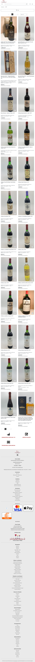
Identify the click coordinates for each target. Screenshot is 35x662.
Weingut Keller (17, 609)
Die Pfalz (17, 553)
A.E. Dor (17, 656)
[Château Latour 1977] (26, 236)
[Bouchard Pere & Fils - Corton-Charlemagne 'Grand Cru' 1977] (26, 63)
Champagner (17, 596)
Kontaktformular (20, 467)
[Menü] (2, 4)
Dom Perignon (17, 626)
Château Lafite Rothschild (17, 561)
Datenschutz (17, 481)
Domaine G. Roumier (17, 580)
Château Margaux (17, 564)
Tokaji (17, 597)
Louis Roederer (17, 627)
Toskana (17, 557)
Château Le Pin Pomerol (17, 573)
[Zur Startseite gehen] (17, 1)
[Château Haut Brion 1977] (9, 203)
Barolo (17, 603)
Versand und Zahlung (17, 485)
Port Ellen (17, 642)
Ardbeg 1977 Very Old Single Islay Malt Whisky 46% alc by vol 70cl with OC (8, 42)
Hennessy (17, 650)
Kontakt (17, 476)
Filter (18, 10)
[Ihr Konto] (32, 4)
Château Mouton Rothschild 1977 (24, 350)
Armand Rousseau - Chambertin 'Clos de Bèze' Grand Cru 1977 (25, 42)
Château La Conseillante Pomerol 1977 (25, 216)
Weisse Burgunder (17, 598)
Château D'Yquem (17, 572)
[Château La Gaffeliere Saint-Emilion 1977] (9, 236)
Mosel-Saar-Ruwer (17, 552)
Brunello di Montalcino (17, 605)
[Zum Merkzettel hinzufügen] (15, 39)
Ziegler (17, 655)
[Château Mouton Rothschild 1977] (26, 337)
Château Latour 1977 (22, 249)
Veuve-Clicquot (17, 632)
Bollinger (17, 634)
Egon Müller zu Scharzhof (17, 610)
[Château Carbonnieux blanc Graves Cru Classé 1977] (9, 134)
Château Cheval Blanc (17, 569)
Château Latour (17, 565)
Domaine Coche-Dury (17, 585)
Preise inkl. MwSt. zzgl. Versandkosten (5, 85)
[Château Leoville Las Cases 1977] (9, 302)
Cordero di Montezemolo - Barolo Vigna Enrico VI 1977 (8, 418)
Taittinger (17, 631)
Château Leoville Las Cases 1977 (7, 315)
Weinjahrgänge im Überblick (17, 492)
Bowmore (17, 639)
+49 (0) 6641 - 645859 (27, 469)
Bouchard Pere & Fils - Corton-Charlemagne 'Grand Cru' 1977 (26, 77)
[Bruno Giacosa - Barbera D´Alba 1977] (9, 100)
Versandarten (17, 521)
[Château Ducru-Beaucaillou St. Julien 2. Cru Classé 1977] (26, 134)
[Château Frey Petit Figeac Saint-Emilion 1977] (9, 169)
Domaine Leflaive (17, 586)
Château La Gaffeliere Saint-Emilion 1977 (8, 249)
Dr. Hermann (18, 619)
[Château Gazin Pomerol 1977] (26, 169)
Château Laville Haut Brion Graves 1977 (25, 282)
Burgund (17, 547)
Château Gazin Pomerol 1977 (23, 182)
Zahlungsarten (17, 503)
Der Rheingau (17, 551)
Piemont (17, 556)
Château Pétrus (17, 568)
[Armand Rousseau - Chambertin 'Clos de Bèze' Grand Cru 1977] (26, 28)
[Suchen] (26, 4)
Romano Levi (17, 654)
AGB (17, 483)
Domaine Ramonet (17, 589)
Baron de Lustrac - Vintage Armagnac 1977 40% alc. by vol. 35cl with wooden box (8, 77)
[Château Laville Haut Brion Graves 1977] (26, 269)
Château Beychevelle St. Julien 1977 (25, 113)
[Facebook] (17, 455)
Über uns (17, 473)
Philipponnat (17, 630)
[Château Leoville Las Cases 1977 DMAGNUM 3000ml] (26, 302)
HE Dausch (17, 614)
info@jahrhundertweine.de (17, 462)
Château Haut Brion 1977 (5, 216)
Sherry (17, 594)
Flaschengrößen (17, 500)
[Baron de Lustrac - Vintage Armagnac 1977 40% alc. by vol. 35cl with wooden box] (9, 63)
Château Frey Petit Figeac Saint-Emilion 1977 (8, 183)
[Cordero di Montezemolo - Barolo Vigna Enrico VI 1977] (9, 404)
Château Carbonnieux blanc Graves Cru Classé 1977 (8, 148)
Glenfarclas (17, 643)
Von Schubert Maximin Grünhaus (17, 615)
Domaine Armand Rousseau (17, 582)
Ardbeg (17, 646)
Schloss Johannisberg (17, 618)
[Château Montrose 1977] (9, 337)
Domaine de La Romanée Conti (17, 577)
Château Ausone (17, 570)
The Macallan (17, 638)
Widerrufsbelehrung (17, 484)
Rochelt (17, 651)
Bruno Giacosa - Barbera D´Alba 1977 (8, 113)
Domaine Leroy (17, 581)
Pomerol (17, 548)
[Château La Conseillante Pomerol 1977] (26, 203)
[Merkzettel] (30, 4)
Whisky (17, 602)
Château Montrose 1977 (5, 350)
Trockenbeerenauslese (17, 601)
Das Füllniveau (17, 491)
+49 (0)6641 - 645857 (17, 465)
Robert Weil (17, 613)
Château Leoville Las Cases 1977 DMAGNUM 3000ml (24, 316)
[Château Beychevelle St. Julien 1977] (26, 100)
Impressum (17, 480)
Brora (17, 644)
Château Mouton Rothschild (17, 563)
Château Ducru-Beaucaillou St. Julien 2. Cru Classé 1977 (25, 148)
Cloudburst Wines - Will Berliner (17, 496)
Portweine (17, 593)
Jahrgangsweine (17, 497)
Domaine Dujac (17, 584)
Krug (17, 625)
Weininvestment (17, 493)
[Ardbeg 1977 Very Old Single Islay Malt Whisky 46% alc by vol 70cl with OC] (9, 28)
